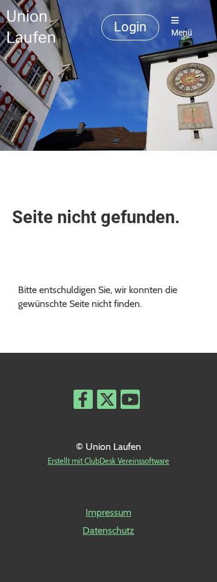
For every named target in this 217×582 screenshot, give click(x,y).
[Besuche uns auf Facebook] (83, 402)
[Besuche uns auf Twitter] (106, 402)
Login (130, 26)
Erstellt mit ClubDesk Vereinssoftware (108, 461)
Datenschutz (108, 530)
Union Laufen (31, 26)
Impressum (108, 512)
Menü (181, 33)
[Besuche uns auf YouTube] (130, 402)
